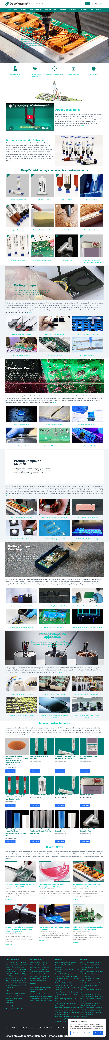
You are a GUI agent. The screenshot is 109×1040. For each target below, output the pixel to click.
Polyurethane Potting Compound (87, 334)
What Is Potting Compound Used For (67, 974)
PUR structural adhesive (63, 795)
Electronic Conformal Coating (21, 425)
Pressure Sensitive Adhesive (42, 230)
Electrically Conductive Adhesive (42, 260)
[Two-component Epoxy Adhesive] (42, 785)
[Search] (92, 4)
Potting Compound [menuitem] (35, 9)
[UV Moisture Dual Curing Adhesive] (92, 746)
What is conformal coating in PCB (54, 627)
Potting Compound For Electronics (22, 694)
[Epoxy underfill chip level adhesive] (42, 746)
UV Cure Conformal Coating (87, 446)
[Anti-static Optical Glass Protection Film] (92, 819)
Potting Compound (11, 767)
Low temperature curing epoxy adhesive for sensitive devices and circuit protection (16, 797)
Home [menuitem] (9, 9)
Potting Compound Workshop (15, 996)
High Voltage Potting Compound (21, 517)
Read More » (8, 899)
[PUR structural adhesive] (67, 785)
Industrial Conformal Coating (87, 425)
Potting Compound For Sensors (90, 994)
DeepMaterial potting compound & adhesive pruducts (54, 170)
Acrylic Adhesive (91, 200)
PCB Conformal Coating (38, 978)
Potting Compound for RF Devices (91, 983)
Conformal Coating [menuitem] (50, 9)
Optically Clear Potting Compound (22, 539)
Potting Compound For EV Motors (91, 1008)
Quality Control (74, 74)
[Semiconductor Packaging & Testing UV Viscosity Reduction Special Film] (42, 819)
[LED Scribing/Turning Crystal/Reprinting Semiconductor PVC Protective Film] (17, 819)
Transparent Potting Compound (54, 539)
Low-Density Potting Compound (87, 517)
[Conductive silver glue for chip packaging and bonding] (67, 746)
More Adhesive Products (54, 723)
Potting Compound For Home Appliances (87, 694)
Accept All (98, 1033)
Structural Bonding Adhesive (18, 260)
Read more (10, 771)
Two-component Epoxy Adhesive (41, 795)
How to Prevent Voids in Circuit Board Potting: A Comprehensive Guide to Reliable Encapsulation (19, 929)
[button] (2, 37)
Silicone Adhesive (66, 200)
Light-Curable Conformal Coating (87, 539)
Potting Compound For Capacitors (91, 1012)
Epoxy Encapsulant (87, 795)
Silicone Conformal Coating (54, 425)
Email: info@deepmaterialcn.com (16, 1006)
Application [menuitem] (83, 9)
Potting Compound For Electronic (90, 963)
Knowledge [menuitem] (72, 9)
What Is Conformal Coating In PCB (66, 976)
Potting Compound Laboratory (15, 994)
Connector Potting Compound (22, 334)
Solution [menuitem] (63, 9)
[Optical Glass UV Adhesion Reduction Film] (67, 819)
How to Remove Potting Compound (66, 992)
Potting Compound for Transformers (22, 715)
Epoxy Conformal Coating (38, 963)
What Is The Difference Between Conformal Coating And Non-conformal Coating (67, 1019)
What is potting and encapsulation (22, 606)
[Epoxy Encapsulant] (92, 785)
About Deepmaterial (12, 959)
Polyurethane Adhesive (91, 230)
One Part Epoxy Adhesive (17, 200)
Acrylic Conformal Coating (21, 446)
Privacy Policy (62, 1028)
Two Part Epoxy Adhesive (42, 200)
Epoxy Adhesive (18, 230)
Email (87, 4)
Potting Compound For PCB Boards (54, 694)
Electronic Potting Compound (54, 334)
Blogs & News (54, 846)
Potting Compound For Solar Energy (91, 996)
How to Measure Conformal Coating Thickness (87, 606)
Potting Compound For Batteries (90, 1010)
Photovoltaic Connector (21, 1029)
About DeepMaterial (67, 109)
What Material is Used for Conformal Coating (87, 627)
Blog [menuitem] (92, 9)
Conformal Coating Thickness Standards (54, 606)
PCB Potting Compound (54, 355)
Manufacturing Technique (54, 74)
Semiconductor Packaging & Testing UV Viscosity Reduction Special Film (41, 831)
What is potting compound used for (21, 627)
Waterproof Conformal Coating (54, 446)
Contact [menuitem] (98, 9)
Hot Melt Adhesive (67, 230)
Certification (94, 74)
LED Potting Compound (87, 355)
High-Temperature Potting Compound (54, 517)
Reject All (87, 1033)
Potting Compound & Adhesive (25, 140)
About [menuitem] (15, 9)
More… (83, 125)
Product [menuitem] (23, 9)
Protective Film (67, 260)
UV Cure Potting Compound (22, 355)
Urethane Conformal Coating (39, 967)
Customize (76, 1033)
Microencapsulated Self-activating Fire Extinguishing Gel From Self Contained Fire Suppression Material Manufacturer (16, 760)
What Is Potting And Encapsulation (66, 963)
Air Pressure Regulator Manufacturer (11, 950)
